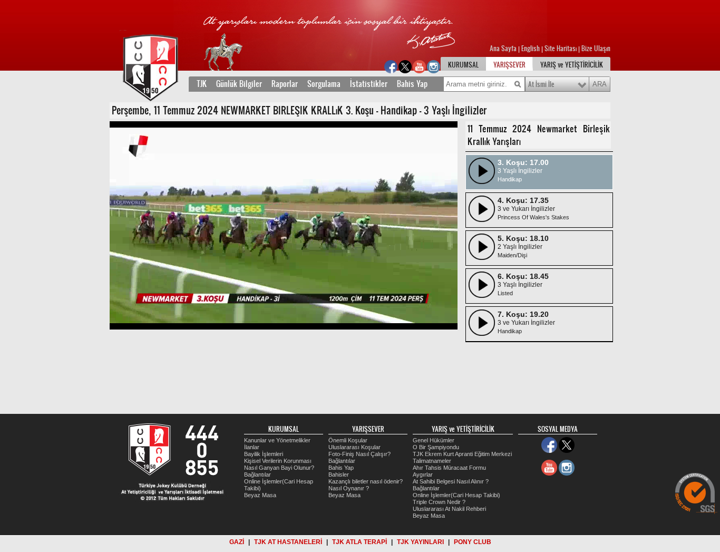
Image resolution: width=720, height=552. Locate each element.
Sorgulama (323, 84)
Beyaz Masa (260, 495)
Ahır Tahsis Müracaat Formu (449, 467)
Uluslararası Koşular (354, 447)
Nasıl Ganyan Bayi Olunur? (279, 467)
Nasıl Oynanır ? (348, 488)
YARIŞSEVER (509, 65)
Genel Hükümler (433, 440)
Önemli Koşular (347, 440)
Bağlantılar (257, 474)
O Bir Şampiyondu (436, 447)
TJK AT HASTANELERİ (288, 542)
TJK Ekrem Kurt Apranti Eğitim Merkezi (462, 454)
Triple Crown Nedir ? (439, 502)
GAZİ (236, 542)
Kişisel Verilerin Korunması (278, 461)
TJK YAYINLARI (420, 542)
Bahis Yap (412, 84)
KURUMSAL (463, 65)
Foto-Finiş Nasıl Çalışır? (359, 454)
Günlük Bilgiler (239, 84)
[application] (284, 225)
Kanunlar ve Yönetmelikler (277, 440)
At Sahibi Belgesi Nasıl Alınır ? (451, 481)
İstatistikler (368, 84)
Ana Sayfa (504, 48)
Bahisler (338, 474)
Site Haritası (561, 48)
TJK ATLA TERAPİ (359, 542)
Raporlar (284, 84)
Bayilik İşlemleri (263, 454)
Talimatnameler (432, 461)
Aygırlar (423, 474)
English (530, 48)
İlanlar (251, 447)
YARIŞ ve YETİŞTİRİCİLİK (571, 65)
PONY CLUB (472, 542)
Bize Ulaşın (595, 48)
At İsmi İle (541, 84)
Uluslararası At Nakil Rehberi (449, 509)
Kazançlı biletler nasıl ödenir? (365, 481)
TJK (202, 84)
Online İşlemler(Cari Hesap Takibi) (456, 495)
